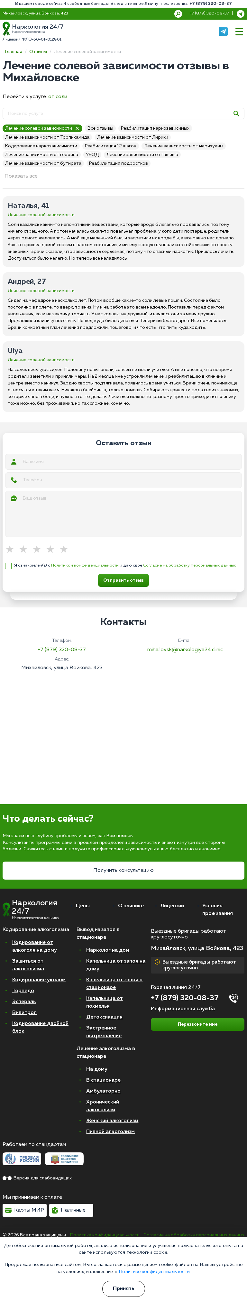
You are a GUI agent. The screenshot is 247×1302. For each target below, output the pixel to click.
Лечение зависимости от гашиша (142, 154)
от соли (57, 96)
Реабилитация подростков (118, 163)
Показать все (21, 176)
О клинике (131, 906)
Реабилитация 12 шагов (110, 146)
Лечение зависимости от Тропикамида (47, 137)
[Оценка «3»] (39, 550)
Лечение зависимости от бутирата (43, 163)
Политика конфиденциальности (105, 1235)
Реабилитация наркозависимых (155, 128)
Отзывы (38, 52)
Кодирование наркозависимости (41, 146)
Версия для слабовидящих (43, 1178)
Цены (83, 906)
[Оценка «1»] (12, 550)
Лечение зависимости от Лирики (132, 137)
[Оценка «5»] (66, 550)
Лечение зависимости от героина (41, 154)
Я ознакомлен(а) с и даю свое (125, 565)
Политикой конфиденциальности (85, 565)
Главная (13, 52)
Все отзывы (100, 128)
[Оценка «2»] (25, 550)
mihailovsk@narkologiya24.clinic (185, 649)
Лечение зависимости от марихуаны (183, 146)
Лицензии (172, 906)
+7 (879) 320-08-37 (210, 4)
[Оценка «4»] (52, 550)
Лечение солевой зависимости (38, 128)
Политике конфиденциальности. (155, 1272)
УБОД (92, 154)
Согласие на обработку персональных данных (189, 565)
